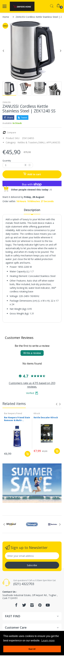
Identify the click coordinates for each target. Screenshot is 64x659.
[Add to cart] (27, 454)
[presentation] (56, 404)
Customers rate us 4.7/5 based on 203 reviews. (32, 384)
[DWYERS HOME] (22, 6)
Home (5, 16)
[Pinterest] (40, 606)
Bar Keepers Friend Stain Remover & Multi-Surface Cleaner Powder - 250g (17, 419)
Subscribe (32, 565)
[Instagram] (32, 606)
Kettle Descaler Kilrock (46, 417)
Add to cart (34, 174)
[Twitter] (24, 606)
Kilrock (37, 413)
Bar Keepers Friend (13, 413)
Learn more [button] (48, 640)
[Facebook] (16, 606)
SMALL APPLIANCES (49, 142)
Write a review (32, 353)
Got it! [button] (32, 649)
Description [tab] (32, 210)
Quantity (6, 160)
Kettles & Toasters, (28, 142)
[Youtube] (48, 606)
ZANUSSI (6, 102)
